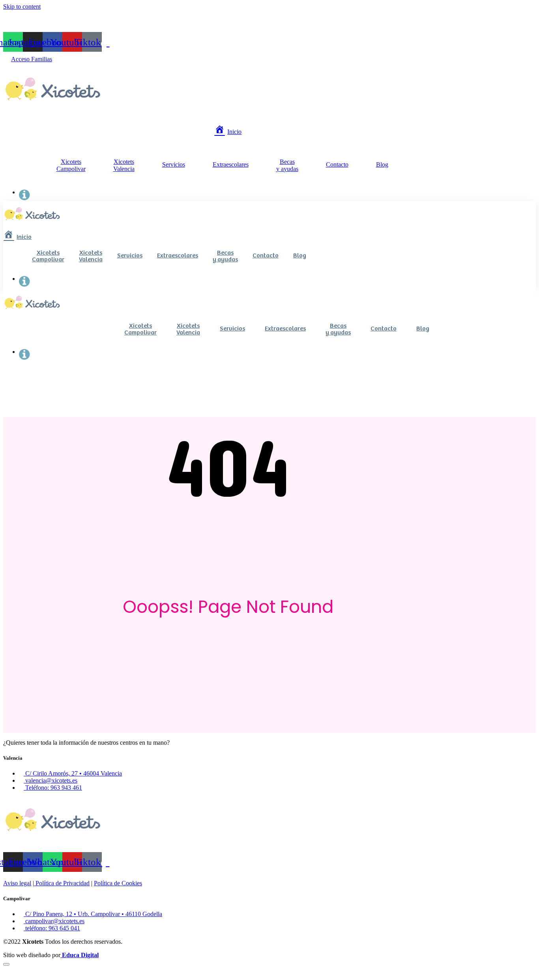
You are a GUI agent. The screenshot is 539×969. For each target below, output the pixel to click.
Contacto (337, 164)
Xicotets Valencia (124, 165)
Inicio (234, 131)
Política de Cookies (118, 883)
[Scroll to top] (6, 964)
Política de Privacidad (62, 883)
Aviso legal (17, 883)
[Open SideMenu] (24, 192)
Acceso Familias (31, 59)
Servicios (173, 164)
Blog (382, 164)
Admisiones (30, 22)
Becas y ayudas (287, 165)
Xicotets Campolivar (71, 165)
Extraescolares (231, 164)
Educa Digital (79, 955)
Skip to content (22, 6)
